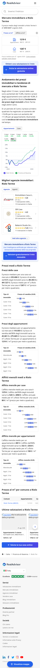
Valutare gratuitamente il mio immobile (21, 255)
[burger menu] (35, 3)
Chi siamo (6, 624)
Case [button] (19, 128)
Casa (38, 499)
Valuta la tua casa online (21, 545)
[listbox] (20, 526)
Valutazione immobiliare (12, 586)
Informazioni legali (10, 646)
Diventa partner (8, 612)
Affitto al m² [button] (20, 33)
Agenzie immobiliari (10, 593)
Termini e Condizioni (10, 637)
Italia (8, 554)
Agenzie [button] (7, 189)
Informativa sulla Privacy (12, 640)
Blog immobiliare (9, 600)
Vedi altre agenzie (20, 238)
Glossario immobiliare (11, 603)
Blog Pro (6, 615)
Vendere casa (8, 596)
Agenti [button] (14, 189)
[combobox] (20, 11)
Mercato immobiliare (10, 590)
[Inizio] (3, 554)
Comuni (7, 499)
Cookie (5, 643)
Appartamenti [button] (9, 128)
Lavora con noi (8, 628)
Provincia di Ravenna (20, 554)
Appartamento (26, 499)
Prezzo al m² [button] (8, 33)
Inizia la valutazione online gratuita (21, 69)
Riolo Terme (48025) (11, 503)
